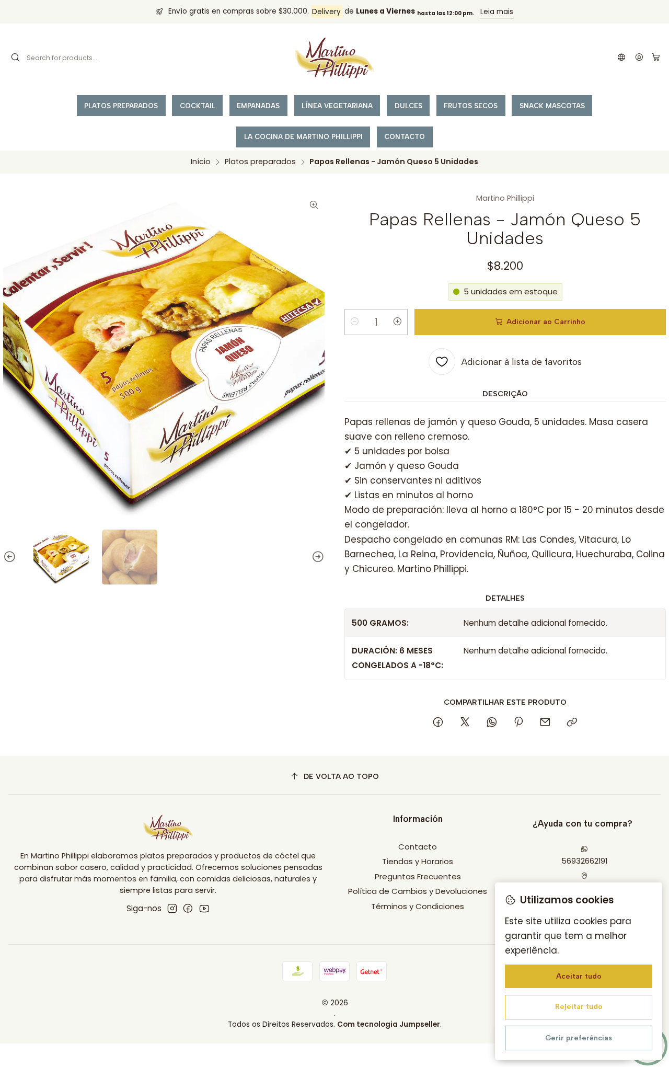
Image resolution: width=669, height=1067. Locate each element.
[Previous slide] (11, 557)
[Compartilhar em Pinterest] (518, 722)
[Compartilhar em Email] (545, 722)
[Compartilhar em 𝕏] (464, 722)
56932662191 (584, 860)
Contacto (417, 846)
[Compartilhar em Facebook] (438, 722)
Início (201, 161)
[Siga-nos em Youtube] (204, 908)
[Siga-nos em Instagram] (172, 908)
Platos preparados (260, 161)
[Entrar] (639, 58)
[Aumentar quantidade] (397, 322)
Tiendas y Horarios (417, 861)
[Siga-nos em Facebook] (187, 908)
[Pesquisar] (16, 58)
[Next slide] (317, 557)
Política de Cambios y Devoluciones (417, 891)
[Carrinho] (655, 58)
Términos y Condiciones (417, 906)
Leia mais (496, 12)
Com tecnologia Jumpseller (388, 1024)
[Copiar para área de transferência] (571, 722)
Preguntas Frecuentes (418, 876)
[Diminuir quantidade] (354, 322)
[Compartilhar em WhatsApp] (491, 722)
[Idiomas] (622, 58)
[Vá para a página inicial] (334, 58)
